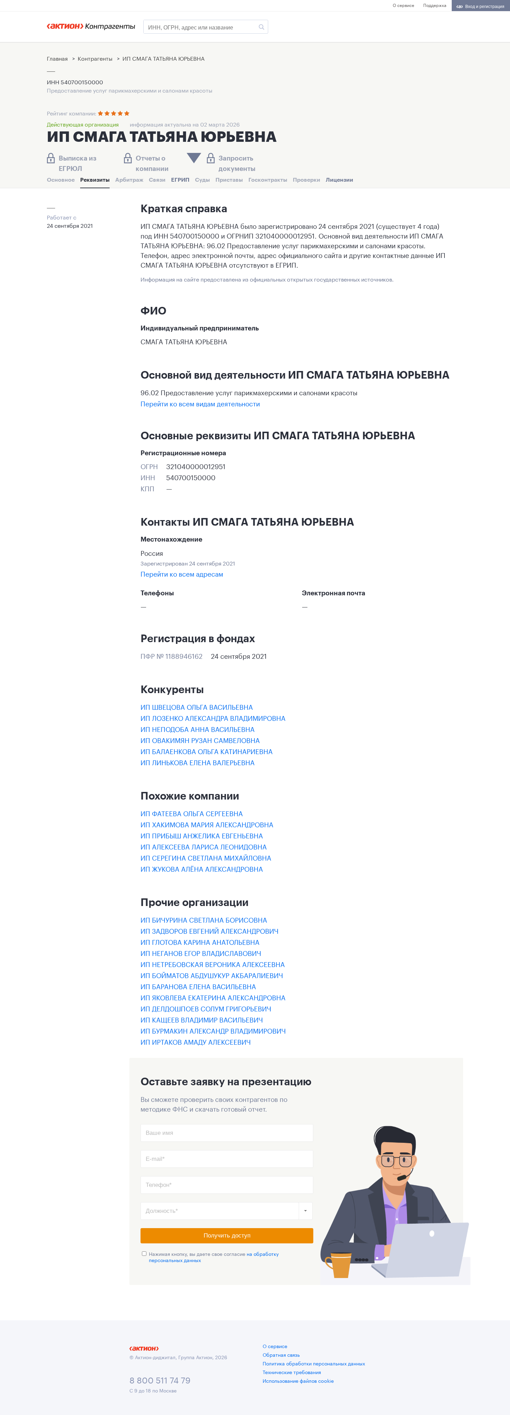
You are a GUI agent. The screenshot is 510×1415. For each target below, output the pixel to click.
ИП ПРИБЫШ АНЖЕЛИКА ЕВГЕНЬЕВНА (202, 835)
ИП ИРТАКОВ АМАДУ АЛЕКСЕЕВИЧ (196, 1041)
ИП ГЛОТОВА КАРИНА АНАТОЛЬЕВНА (200, 941)
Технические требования (292, 1371)
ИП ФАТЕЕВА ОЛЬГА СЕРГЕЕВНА (192, 813)
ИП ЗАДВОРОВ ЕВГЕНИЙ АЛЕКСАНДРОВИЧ (210, 930)
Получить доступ (227, 1235)
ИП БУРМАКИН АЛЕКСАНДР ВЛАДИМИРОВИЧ (213, 1030)
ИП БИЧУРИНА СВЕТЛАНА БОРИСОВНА (204, 919)
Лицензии (339, 179)
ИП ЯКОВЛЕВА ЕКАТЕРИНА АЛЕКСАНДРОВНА (213, 997)
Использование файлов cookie (298, 1380)
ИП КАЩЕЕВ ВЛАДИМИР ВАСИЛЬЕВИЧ (202, 1019)
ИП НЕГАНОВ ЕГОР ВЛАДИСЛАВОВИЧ (201, 952)
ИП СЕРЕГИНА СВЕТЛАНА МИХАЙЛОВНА (206, 857)
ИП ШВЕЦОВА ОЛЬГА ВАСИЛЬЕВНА (197, 706)
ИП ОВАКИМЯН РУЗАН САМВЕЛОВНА (200, 739)
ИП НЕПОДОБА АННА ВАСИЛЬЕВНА (198, 728)
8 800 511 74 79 (159, 1379)
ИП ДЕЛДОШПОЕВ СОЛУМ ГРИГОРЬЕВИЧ (206, 1008)
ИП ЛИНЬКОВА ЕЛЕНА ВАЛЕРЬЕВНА (198, 762)
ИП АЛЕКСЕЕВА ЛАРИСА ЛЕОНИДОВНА (204, 846)
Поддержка (434, 4)
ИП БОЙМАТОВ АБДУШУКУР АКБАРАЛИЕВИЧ (212, 974)
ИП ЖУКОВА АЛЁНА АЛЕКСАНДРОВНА (202, 868)
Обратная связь (281, 1354)
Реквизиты (95, 179)
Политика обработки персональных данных (314, 1363)
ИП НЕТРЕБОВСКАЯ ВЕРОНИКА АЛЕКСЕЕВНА (213, 963)
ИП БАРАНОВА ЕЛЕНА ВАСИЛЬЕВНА (198, 986)
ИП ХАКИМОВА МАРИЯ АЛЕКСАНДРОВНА (207, 824)
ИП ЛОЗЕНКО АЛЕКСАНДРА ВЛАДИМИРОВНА (213, 717)
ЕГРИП (180, 179)
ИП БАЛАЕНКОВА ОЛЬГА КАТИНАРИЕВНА (207, 750)
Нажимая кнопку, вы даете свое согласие (214, 1256)
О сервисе (403, 4)
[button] (306, 1211)
